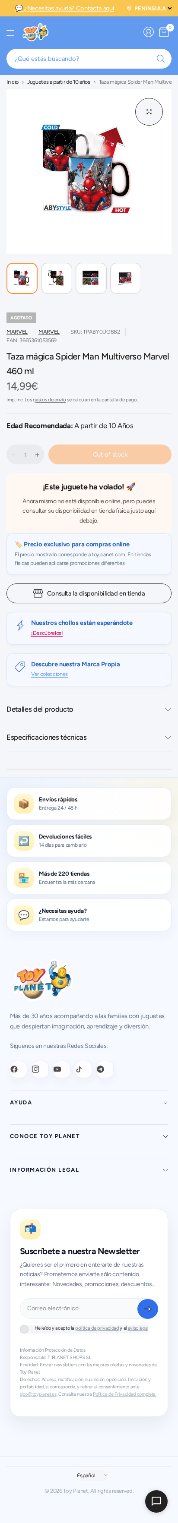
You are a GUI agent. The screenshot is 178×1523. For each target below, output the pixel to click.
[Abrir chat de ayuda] (156, 1501)
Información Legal (44, 1170)
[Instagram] (40, 1069)
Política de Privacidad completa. (124, 1394)
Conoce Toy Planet (45, 1136)
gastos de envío (49, 400)
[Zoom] (149, 112)
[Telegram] (105, 1069)
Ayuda (21, 1102)
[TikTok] (83, 1069)
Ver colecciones (49, 674)
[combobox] (89, 59)
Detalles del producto (39, 709)
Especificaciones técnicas (46, 737)
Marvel (17, 331)
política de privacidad (97, 1328)
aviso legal (138, 1328)
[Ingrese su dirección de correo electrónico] (147, 1309)
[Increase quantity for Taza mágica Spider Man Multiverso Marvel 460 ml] (37, 455)
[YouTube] (61, 1069)
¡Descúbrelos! (47, 633)
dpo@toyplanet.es (38, 1394)
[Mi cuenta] (148, 32)
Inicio (12, 82)
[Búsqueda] (161, 59)
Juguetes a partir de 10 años (58, 82)
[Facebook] (18, 1069)
